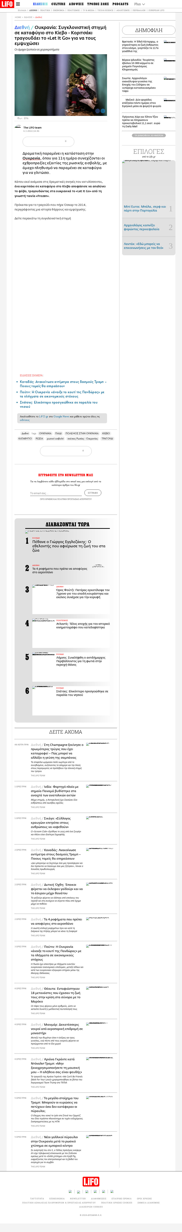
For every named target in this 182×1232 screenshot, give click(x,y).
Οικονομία (58, 10)
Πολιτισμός (73, 10)
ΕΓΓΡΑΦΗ (93, 492)
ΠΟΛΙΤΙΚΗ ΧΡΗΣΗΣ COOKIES (116, 1202)
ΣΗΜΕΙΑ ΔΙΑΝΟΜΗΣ (149, 1202)
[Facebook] (97, 111)
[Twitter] (103, 111)
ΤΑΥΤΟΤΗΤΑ (37, 1198)
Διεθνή (33, 10)
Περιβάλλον (139, 10)
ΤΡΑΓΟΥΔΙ (107, 438)
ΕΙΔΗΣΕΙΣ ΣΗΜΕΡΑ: (31, 375)
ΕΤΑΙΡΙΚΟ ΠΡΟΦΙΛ (122, 1198)
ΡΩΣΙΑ (39, 438)
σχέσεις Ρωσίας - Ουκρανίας (83, 438)
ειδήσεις (25, 420)
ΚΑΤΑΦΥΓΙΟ (25, 438)
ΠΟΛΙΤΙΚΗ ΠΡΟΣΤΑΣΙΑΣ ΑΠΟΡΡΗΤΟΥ (74, 499)
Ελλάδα (22, 10)
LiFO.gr (43, 416)
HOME (18, 17)
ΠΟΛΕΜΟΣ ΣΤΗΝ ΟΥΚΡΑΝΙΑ (82, 433)
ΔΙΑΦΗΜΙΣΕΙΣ (98, 1198)
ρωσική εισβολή (55, 438)
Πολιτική (45, 10)
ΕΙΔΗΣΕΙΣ (28, 17)
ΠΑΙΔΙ (58, 433)
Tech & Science (105, 10)
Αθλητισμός (123, 10)
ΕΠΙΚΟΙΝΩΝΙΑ (57, 1198)
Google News (61, 416)
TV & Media (88, 10)
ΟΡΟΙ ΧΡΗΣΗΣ (46, 499)
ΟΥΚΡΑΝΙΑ (45, 433)
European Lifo (156, 10)
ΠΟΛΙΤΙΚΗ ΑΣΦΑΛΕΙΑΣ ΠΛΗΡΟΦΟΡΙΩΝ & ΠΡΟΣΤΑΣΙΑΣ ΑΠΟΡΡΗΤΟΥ (59, 1202)
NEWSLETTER (78, 1198)
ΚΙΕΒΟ (106, 433)
